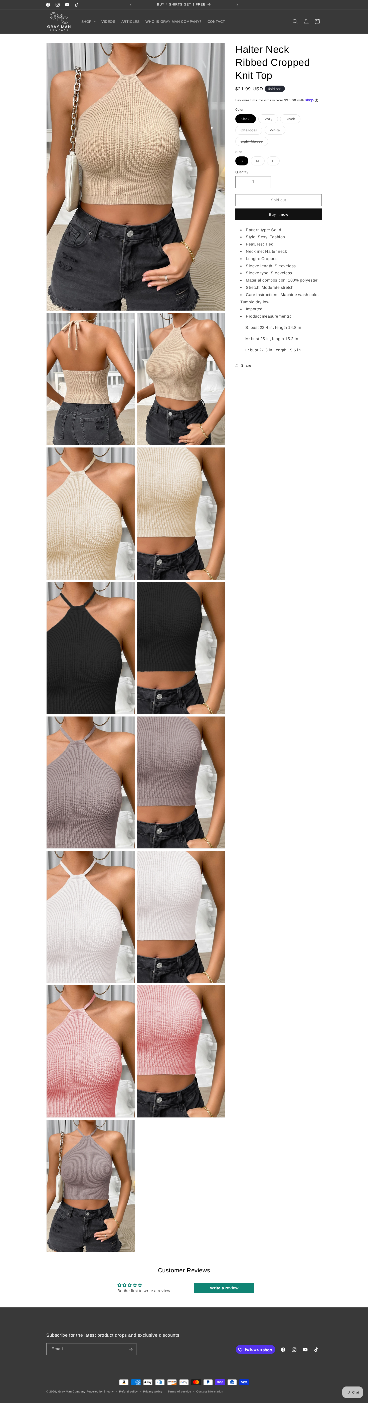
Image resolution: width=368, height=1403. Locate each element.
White (277, 131)
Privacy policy (153, 1391)
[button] (88, 21)
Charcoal (251, 131)
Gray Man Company (72, 1391)
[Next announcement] (237, 5)
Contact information (209, 1391)
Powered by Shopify (100, 1391)
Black (292, 119)
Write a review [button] (224, 1288)
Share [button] (246, 365)
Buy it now (278, 214)
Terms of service (179, 1391)
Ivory (271, 119)
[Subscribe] (130, 1349)
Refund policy (128, 1391)
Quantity (241, 172)
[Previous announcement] (130, 5)
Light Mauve (254, 142)
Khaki (248, 119)
